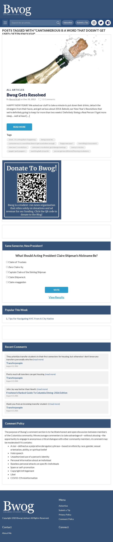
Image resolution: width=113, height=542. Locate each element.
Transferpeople (14, 363)
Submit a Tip (82, 22)
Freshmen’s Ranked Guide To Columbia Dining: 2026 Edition (36, 392)
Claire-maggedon (17, 282)
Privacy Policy (65, 514)
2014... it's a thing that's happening (22, 139)
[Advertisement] (56, 231)
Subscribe (68, 22)
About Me (6, 533)
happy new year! (66, 143)
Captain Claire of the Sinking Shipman (27, 272)
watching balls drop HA (40, 151)
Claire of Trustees (17, 262)
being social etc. (47, 139)
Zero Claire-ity (15, 267)
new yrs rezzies (77, 147)
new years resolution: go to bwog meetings (49, 147)
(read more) (38, 359)
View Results (56, 297)
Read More (19, 127)
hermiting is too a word (88, 143)
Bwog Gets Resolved (26, 94)
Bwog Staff (14, 99)
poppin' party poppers (17, 151)
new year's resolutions (18, 147)
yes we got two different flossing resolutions (71, 151)
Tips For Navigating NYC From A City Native (31, 318)
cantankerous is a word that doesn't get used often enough (32, 143)
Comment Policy (66, 519)
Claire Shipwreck (16, 277)
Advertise (63, 505)
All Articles (15, 90)
